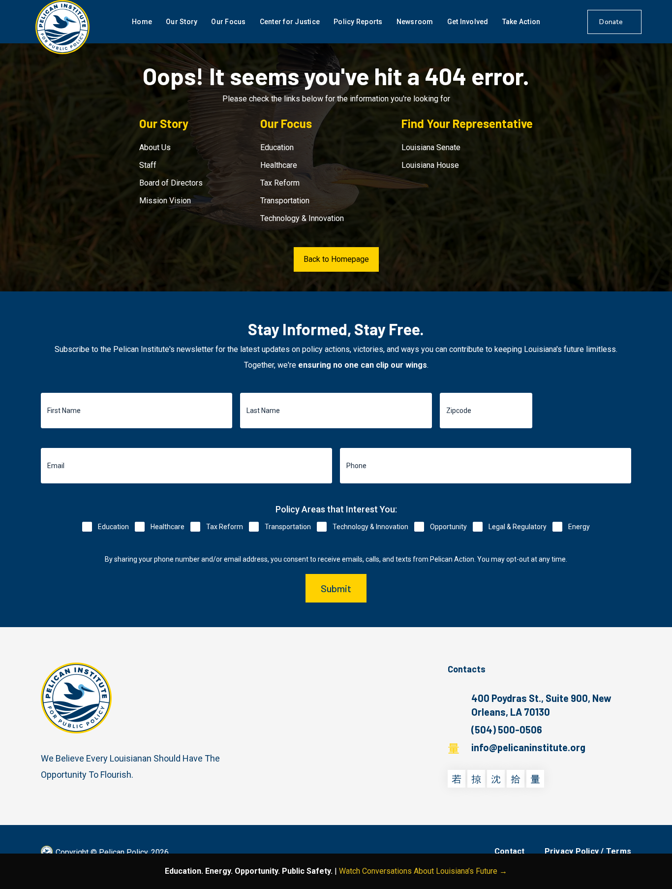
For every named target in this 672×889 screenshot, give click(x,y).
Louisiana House (430, 165)
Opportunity (448, 527)
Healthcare (278, 165)
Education (277, 147)
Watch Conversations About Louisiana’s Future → (423, 871)
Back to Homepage (336, 259)
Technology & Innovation (302, 218)
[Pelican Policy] (62, 27)
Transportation (284, 200)
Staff (147, 165)
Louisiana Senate (430, 147)
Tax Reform (280, 183)
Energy (579, 527)
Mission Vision (165, 200)
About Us (155, 147)
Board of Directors (171, 183)
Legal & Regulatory (518, 527)
